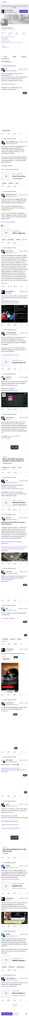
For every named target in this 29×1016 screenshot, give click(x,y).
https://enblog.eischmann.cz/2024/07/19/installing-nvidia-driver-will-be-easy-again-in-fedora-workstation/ (14, 548)
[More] (27, 134)
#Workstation (5, 543)
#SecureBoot (18, 541)
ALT (22, 405)
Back (4, 2)
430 (9, 34)
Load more (14, 1005)
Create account (7, 1014)
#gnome (8, 541)
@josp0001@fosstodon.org (7, 29)
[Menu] (2, 52)
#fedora (3, 541)
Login (15, 1014)
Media (14, 57)
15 (2, 34)
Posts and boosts (6, 61)
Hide (25, 93)
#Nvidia (13, 541)
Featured (23, 57)
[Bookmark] (21, 134)
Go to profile (23, 11)
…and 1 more (4, 469)
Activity (5, 57)
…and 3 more (24, 239)
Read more (4, 283)
